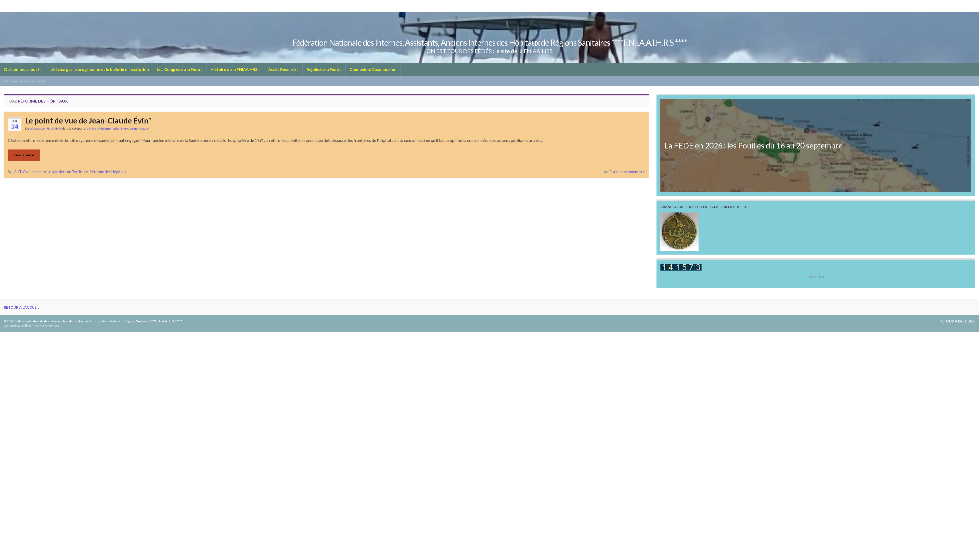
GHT (17, 172)
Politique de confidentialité (24, 81)
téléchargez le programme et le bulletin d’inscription (99, 69)
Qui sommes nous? (22, 69)
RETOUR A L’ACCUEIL (21, 307)
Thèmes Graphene (46, 326)
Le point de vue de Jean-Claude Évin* (88, 120)
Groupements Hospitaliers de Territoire (55, 172)
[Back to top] (967, 539)
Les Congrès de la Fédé (179, 69)
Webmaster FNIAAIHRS (46, 128)
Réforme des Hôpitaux (107, 172)
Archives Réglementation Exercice (109, 128)
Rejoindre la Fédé (323, 69)
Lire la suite (24, 155)
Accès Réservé (282, 69)
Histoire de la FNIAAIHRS (234, 69)
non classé (141, 128)
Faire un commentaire (627, 172)
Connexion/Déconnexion (373, 69)
